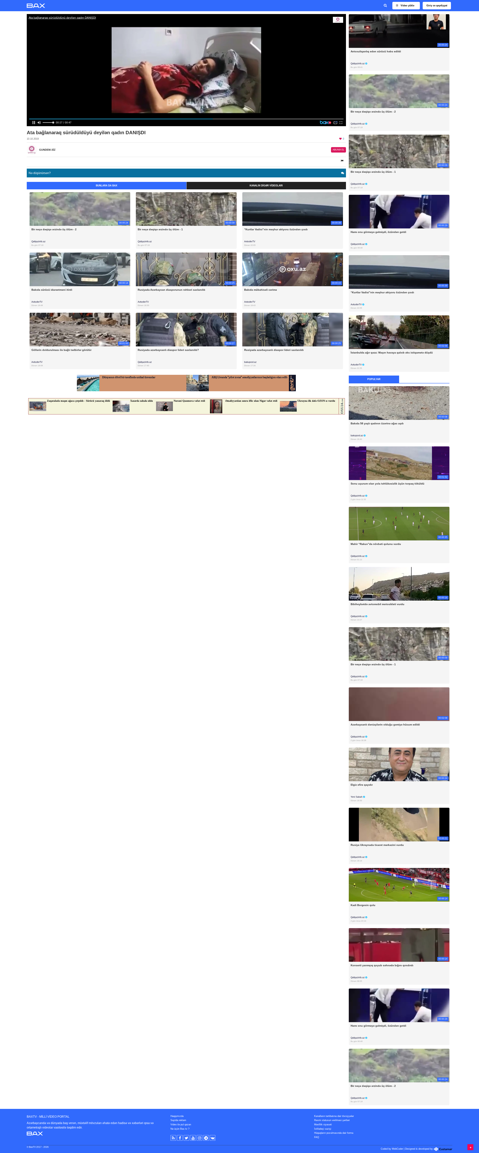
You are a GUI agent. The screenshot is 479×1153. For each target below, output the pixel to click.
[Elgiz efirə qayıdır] (399, 764)
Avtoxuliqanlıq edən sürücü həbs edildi (376, 51)
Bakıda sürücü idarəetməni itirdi (51, 289)
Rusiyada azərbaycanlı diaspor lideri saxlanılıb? (168, 349)
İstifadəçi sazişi (322, 1128)
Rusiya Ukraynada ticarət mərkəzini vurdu (377, 844)
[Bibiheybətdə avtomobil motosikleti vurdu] (399, 583)
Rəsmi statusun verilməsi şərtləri (332, 1120)
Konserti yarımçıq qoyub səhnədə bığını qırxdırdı (382, 965)
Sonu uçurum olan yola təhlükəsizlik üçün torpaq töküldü (387, 483)
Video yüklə (407, 5)
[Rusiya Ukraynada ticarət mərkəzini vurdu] (399, 824)
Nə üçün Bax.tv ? (179, 1128)
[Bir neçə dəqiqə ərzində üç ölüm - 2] (80, 208)
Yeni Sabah (357, 797)
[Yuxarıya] (470, 1147)
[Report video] (342, 160)
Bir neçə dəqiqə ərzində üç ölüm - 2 (54, 229)
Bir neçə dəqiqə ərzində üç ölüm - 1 (160, 229)
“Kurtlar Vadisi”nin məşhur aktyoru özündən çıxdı (276, 229)
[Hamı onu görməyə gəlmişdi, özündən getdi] (399, 211)
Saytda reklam (178, 1120)
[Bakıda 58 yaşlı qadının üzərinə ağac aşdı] (399, 403)
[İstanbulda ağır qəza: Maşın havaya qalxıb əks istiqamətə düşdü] (399, 331)
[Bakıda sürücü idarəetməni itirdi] (80, 269)
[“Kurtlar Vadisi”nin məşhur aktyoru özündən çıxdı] (292, 208)
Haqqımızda (177, 1116)
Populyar (373, 379)
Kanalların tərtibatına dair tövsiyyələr (334, 1116)
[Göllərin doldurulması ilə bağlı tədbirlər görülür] (80, 329)
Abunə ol (338, 149)
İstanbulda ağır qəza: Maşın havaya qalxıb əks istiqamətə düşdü (392, 352)
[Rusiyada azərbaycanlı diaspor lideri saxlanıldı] (292, 329)
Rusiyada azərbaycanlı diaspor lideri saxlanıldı (274, 349)
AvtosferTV (249, 241)
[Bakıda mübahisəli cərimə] (292, 269)
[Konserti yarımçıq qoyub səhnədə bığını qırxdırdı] (399, 944)
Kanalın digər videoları (266, 185)
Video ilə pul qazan (180, 1124)
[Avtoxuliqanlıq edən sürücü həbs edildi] (399, 30)
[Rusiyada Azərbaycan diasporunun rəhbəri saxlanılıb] (186, 269)
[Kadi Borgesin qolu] (399, 884)
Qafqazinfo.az (38, 241)
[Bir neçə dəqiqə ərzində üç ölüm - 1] (186, 208)
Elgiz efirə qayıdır (362, 784)
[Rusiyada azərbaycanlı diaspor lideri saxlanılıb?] (186, 329)
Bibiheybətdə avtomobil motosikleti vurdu (377, 604)
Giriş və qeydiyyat (436, 5)
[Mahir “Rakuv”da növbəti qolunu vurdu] (399, 523)
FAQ (316, 1137)
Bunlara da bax (106, 185)
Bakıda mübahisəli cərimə (260, 289)
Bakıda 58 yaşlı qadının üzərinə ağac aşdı (377, 423)
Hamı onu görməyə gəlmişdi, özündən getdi (378, 231)
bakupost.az (250, 362)
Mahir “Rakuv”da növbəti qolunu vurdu (376, 543)
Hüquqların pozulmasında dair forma (333, 1133)
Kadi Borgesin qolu (363, 905)
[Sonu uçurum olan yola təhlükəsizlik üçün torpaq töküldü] (399, 463)
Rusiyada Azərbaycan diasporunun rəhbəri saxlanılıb (171, 289)
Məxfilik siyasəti (323, 1124)
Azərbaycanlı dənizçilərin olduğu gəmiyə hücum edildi (385, 724)
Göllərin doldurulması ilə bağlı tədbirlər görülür (61, 349)
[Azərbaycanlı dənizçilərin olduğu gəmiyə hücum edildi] (399, 703)
